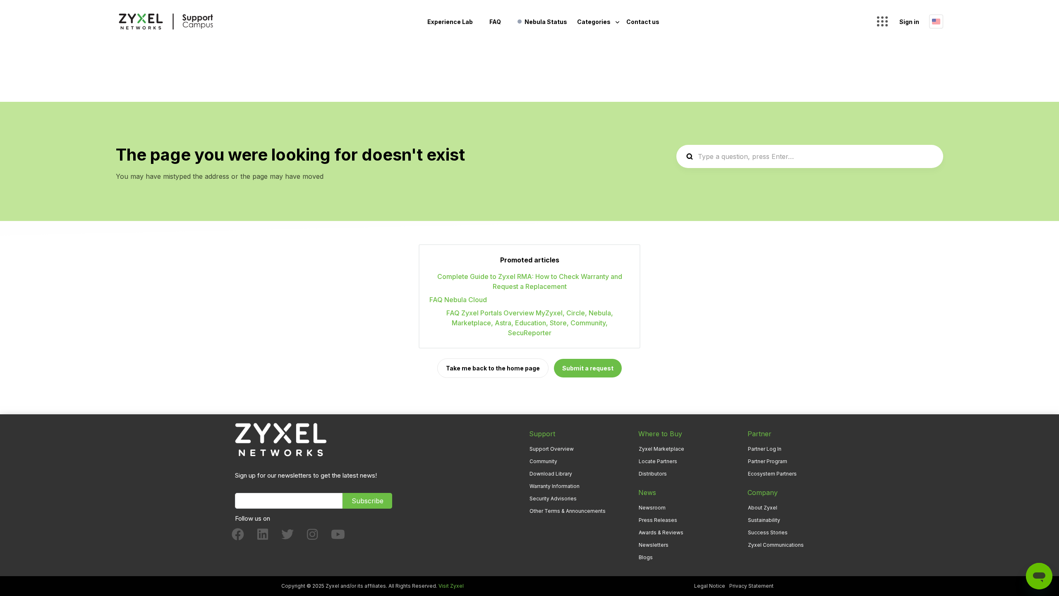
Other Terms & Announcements (568, 511)
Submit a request (587, 368)
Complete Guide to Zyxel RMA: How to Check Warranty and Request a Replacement (529, 281)
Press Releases (658, 520)
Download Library (551, 474)
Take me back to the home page (493, 368)
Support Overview (552, 449)
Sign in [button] (909, 21)
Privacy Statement (751, 586)
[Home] (166, 21)
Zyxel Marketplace (661, 449)
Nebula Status (546, 21)
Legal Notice (709, 586)
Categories (594, 21)
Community (543, 461)
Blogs (646, 557)
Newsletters (653, 545)
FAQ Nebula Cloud (458, 300)
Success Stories (768, 532)
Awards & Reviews (661, 532)
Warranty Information (555, 486)
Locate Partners (658, 461)
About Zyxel (762, 508)
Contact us (642, 21)
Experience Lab (450, 21)
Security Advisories (553, 498)
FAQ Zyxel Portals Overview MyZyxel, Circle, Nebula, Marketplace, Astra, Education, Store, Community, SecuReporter (529, 323)
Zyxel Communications (776, 545)
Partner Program (767, 461)
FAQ (495, 21)
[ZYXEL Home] (280, 439)
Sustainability (764, 520)
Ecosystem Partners (772, 474)
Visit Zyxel (451, 586)
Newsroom (652, 508)
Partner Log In (764, 449)
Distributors (653, 474)
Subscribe (367, 501)
